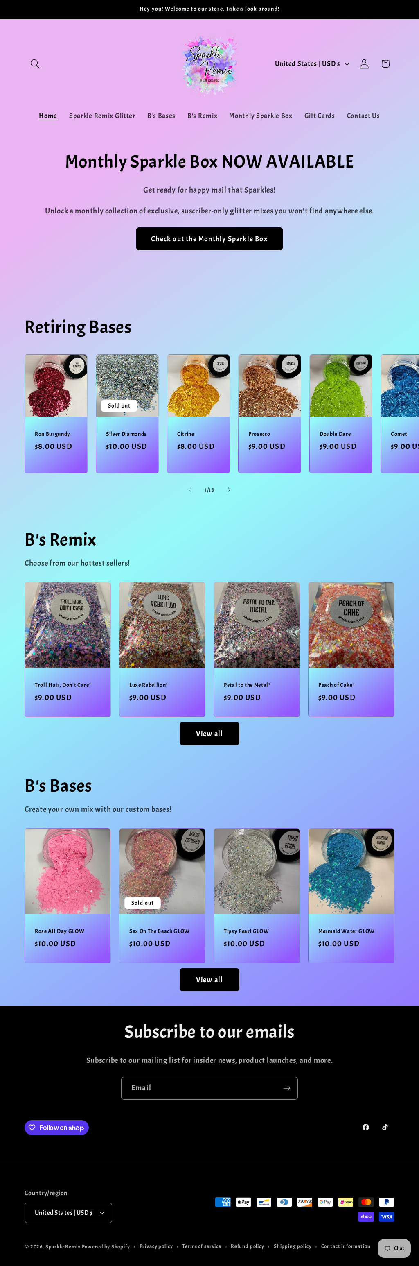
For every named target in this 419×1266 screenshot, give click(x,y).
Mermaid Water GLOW (346, 931)
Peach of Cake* (336, 685)
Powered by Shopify (106, 1246)
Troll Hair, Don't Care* (63, 685)
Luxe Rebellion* (148, 685)
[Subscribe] (286, 1088)
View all (209, 733)
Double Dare (335, 433)
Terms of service (201, 1246)
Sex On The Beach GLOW (159, 931)
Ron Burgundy (52, 433)
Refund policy (247, 1246)
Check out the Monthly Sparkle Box (209, 239)
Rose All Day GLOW (59, 931)
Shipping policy (293, 1246)
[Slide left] (190, 490)
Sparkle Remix (63, 1246)
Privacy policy (156, 1246)
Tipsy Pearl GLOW (246, 931)
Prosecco (259, 433)
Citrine (185, 433)
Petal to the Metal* (247, 685)
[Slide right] (229, 490)
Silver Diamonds (126, 433)
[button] (35, 64)
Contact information (346, 1246)
